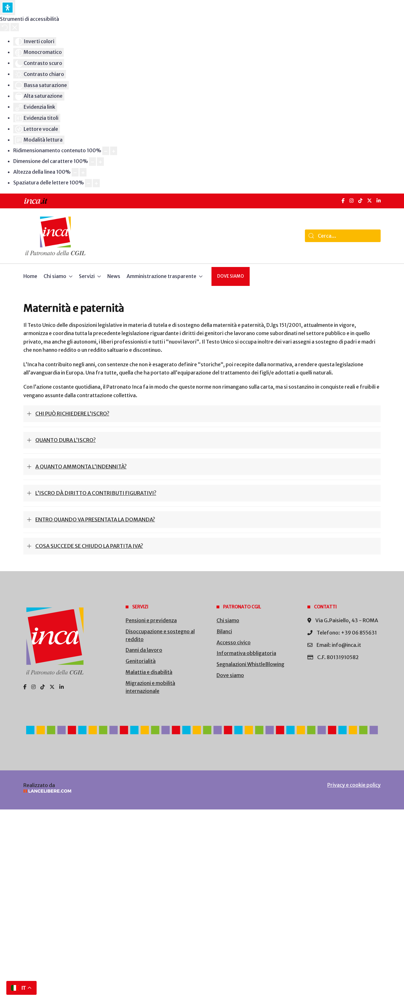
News (113, 276)
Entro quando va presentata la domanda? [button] (95, 519)
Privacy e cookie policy (354, 785)
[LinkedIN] (379, 201)
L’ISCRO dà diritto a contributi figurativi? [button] (95, 493)
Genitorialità (141, 661)
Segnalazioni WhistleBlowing (250, 664)
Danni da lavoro (144, 650)
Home (30, 276)
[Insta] (33, 687)
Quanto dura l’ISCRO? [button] (65, 440)
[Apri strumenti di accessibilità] (7, 7)
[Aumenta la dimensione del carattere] (100, 161)
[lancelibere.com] (107, 791)
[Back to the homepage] (55, 236)
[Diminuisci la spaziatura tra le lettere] (88, 183)
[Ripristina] (4, 27)
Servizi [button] (87, 276)
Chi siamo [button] (55, 276)
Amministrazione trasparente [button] (161, 276)
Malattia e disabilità (149, 672)
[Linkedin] (61, 687)
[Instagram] (351, 201)
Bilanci (224, 631)
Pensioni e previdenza (151, 620)
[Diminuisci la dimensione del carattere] (92, 161)
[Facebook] (343, 201)
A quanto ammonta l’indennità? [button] (81, 466)
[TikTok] (360, 201)
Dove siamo (230, 276)
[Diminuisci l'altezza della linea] (75, 172)
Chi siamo (228, 620)
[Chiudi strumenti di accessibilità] (14, 27)
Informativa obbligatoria (246, 653)
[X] (369, 201)
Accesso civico (234, 642)
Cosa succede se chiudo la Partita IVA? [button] (89, 546)
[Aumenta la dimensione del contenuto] (113, 151)
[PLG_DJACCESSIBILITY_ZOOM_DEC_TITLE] (105, 151)
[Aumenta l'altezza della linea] (83, 172)
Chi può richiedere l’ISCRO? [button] (72, 413)
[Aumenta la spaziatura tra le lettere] (96, 183)
